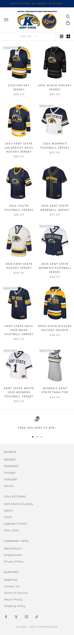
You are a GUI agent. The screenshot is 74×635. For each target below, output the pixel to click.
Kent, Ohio (11, 530)
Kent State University (18, 504)
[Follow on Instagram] (26, 617)
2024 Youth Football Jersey (19, 207)
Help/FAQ (10, 580)
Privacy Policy (13, 561)
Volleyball (10, 479)
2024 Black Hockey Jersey (55, 87)
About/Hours (13, 548)
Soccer (8, 486)
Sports (8, 510)
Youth (8, 517)
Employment (13, 555)
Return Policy (13, 599)
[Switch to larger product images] (61, 36)
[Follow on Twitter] (16, 617)
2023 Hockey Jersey (19, 87)
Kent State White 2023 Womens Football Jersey (19, 392)
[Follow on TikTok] (37, 617)
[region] (37, 423)
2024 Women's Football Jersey (55, 145)
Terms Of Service (15, 593)
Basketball (11, 466)
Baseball (10, 459)
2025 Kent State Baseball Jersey (55, 207)
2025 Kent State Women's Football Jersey (55, 268)
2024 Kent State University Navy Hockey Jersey (19, 147)
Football (9, 473)
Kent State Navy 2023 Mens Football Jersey (19, 330)
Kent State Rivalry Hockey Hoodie (55, 328)
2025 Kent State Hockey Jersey (19, 265)
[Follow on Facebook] (6, 617)
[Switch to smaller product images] (68, 36)
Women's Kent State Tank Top (55, 390)
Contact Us (11, 586)
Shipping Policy (15, 606)
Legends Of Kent (15, 523)
